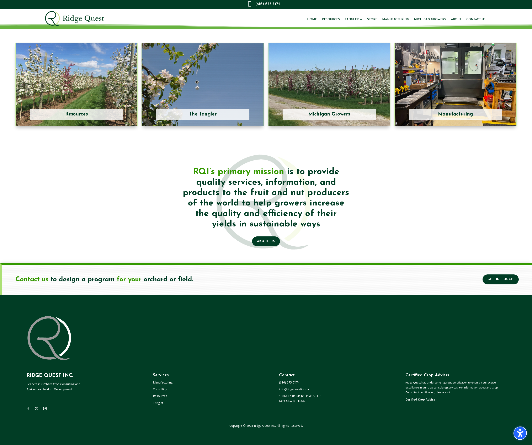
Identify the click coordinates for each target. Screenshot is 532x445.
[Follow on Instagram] (45, 408)
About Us (266, 241)
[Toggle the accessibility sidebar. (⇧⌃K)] (520, 433)
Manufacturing (162, 382)
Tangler (158, 403)
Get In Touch (501, 279)
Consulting (160, 389)
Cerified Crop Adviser (421, 399)
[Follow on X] (36, 408)
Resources (160, 396)
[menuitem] (312, 19)
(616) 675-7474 (267, 4)
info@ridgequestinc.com (295, 389)
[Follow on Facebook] (28, 408)
